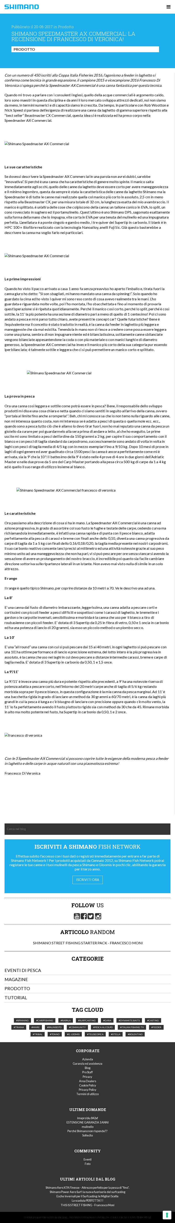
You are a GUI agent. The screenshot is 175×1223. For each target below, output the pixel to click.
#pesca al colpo (103, 1027)
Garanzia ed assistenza (87, 1063)
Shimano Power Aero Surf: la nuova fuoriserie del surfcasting (87, 1192)
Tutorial (16, 997)
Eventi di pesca (23, 970)
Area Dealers (87, 1081)
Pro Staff (87, 1072)
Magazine (16, 979)
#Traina (19, 1027)
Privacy (87, 1077)
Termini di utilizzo (87, 1094)
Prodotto (24, 49)
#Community (77, 1027)
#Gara (107, 1020)
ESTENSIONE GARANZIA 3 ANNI (88, 1122)
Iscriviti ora (87, 880)
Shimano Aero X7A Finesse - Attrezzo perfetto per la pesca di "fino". (87, 1187)
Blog (87, 1068)
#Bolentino (135, 1034)
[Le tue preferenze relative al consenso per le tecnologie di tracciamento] (167, 1215)
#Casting (153, 1020)
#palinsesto (54, 1027)
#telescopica (95, 1034)
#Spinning (22, 1020)
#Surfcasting (87, 1020)
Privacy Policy (87, 1089)
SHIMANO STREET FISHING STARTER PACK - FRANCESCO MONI (87, 943)
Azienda (87, 1059)
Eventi (88, 1159)
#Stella (115, 1034)
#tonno (54, 1034)
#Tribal (37, 1034)
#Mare (35, 1027)
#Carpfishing (44, 1020)
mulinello (87, 1127)
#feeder (156, 1027)
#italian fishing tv (132, 1027)
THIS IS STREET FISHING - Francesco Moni (87, 1205)
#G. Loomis (73, 1034)
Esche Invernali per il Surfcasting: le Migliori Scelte (87, 1196)
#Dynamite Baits (129, 1020)
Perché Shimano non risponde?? (87, 1131)
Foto (87, 1164)
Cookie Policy (87, 1085)
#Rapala (66, 1020)
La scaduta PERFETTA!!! (87, 1200)
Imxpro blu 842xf (87, 1118)
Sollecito (87, 1135)
